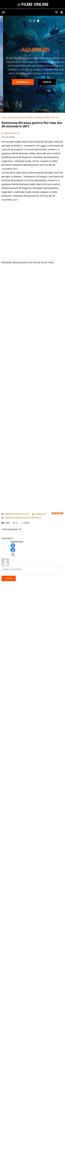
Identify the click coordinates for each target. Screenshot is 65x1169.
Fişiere (13, 117)
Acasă (4, 117)
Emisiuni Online (25, 117)
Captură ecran (11, 133)
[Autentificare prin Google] (13, 554)
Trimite (8, 578)
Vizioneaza (19, 82)
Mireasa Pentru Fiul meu (47, 117)
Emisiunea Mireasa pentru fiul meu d (23, 517)
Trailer (43, 82)
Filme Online (35, 4)
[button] (30, 21)
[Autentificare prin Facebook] (13, 550)
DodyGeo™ (40, 513)
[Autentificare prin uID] (13, 545)
